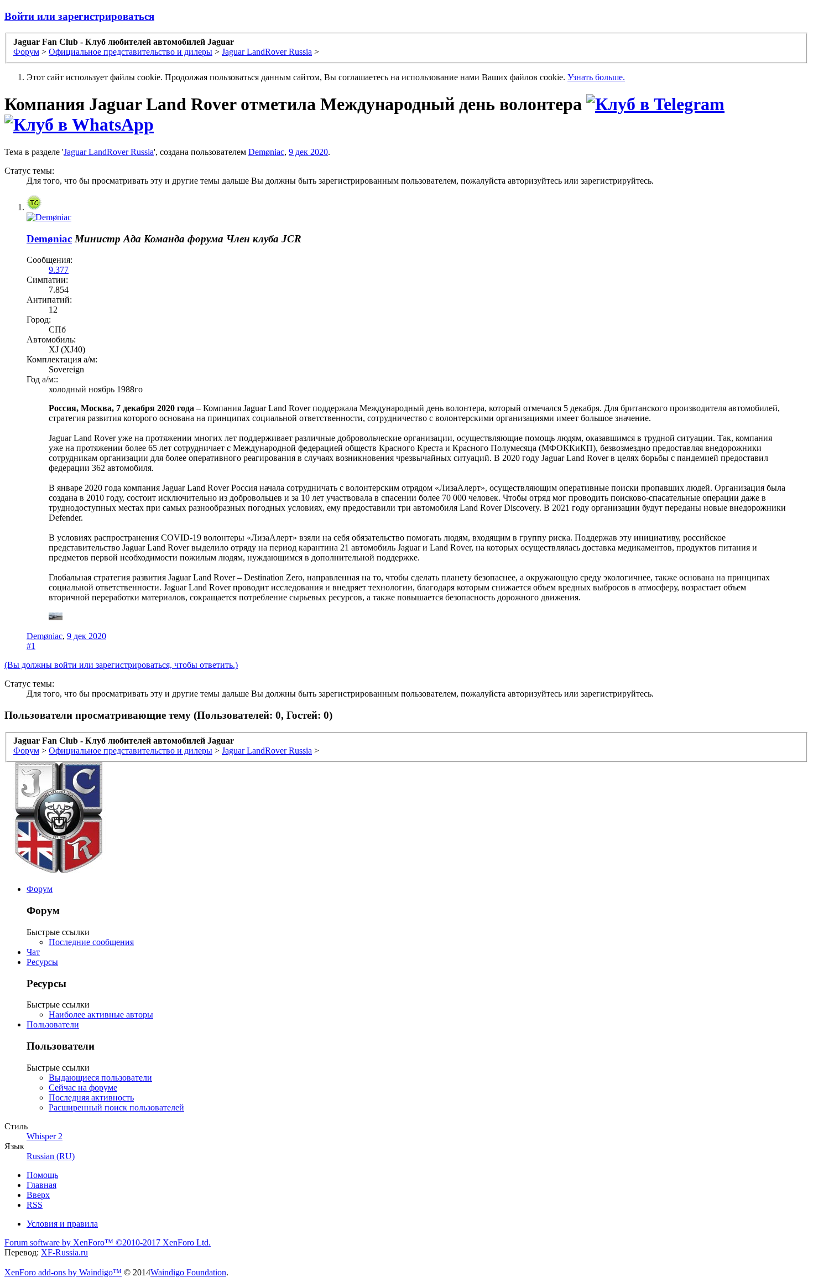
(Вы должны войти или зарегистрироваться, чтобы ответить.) (121, 664)
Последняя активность (91, 1097)
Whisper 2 (44, 1136)
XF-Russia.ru (64, 1252)
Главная (41, 1185)
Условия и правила (62, 1223)
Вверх (38, 1195)
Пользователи (53, 1024)
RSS (35, 1205)
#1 (31, 646)
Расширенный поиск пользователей (116, 1107)
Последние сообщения (91, 942)
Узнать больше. (596, 77)
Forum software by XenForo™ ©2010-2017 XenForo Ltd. (107, 1242)
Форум (40, 889)
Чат (33, 952)
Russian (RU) (51, 1156)
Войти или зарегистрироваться (79, 16)
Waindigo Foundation (188, 1272)
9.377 (59, 269)
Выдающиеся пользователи (100, 1077)
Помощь (42, 1175)
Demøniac (266, 152)
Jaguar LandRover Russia (109, 152)
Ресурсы (42, 962)
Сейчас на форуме (83, 1087)
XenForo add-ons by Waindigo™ (63, 1272)
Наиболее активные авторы (101, 1014)
